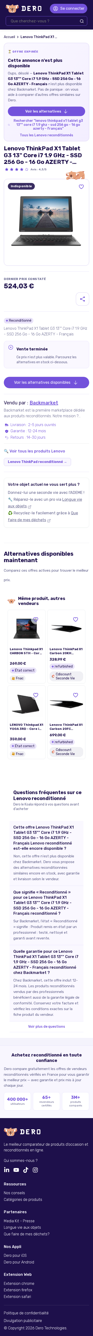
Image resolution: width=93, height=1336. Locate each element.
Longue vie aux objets (22, 1227)
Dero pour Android (19, 1262)
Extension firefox (18, 1290)
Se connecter (72, 8)
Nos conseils (14, 1193)
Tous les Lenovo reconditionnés (46, 135)
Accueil (9, 37)
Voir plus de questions (46, 1027)
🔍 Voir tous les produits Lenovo (34, 451)
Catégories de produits (23, 1200)
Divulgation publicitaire (23, 1321)
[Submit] (82, 21)
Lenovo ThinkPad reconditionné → (37, 462)
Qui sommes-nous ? (20, 1161)
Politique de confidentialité (26, 1313)
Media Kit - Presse (19, 1221)
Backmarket (44, 403)
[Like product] (81, 187)
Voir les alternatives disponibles (42, 382)
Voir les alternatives (43, 111)
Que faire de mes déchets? (26, 1234)
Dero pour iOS (15, 1255)
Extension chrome (19, 1284)
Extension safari (17, 1297)
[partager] (82, 299)
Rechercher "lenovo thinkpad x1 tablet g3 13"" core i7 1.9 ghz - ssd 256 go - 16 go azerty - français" (48, 124)
